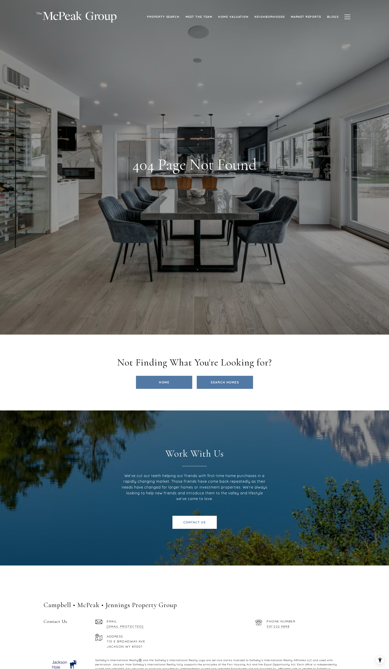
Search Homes (225, 382)
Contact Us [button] (194, 522)
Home (164, 382)
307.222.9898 (278, 626)
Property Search (163, 16)
